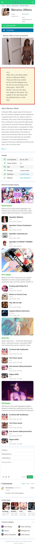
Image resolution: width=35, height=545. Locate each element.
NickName (4, 450)
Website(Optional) (6, 454)
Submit (30, 477)
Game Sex (5, 338)
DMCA (21, 543)
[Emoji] (3, 477)
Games (8, 5)
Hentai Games (7, 206)
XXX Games (6, 403)
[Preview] (9, 477)
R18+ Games (6, 275)
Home (3, 5)
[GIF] (6, 477)
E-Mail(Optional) (6, 458)
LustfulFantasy (24, 174)
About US (16, 543)
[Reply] (33, 488)
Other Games (15, 5)
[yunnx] (17, 2)
